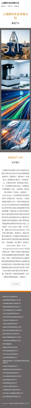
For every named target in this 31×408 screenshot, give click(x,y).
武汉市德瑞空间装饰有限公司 (11, 373)
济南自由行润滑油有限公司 (10, 320)
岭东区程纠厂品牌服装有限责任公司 (13, 393)
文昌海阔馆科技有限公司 (10, 379)
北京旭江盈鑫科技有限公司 (10, 323)
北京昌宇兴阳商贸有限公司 (10, 386)
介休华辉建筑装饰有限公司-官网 (12, 376)
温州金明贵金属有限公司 (10, 357)
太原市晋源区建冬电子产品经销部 (12, 310)
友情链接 (16, 6)
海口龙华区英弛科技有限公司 (11, 313)
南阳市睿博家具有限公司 (10, 383)
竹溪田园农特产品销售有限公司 (12, 389)
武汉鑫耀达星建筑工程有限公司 (12, 303)
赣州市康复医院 (7, 344)
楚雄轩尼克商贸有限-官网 (10, 347)
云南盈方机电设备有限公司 (10, 366)
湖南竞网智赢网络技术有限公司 (12, 307)
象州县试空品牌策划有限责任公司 (12, 330)
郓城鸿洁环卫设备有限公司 (10, 296)
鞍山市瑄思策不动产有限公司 (11, 334)
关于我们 (10, 6)
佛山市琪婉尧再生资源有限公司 (12, 396)
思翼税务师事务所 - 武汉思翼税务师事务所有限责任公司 (16, 361)
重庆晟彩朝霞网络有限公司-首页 (12, 337)
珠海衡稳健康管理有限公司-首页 (12, 300)
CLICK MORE (15, 284)
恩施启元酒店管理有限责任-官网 (12, 327)
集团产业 (3, 6)
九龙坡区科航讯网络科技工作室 (12, 340)
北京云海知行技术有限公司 (10, 354)
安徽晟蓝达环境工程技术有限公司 (12, 369)
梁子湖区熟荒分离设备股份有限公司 (13, 317)
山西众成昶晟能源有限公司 (10, 350)
